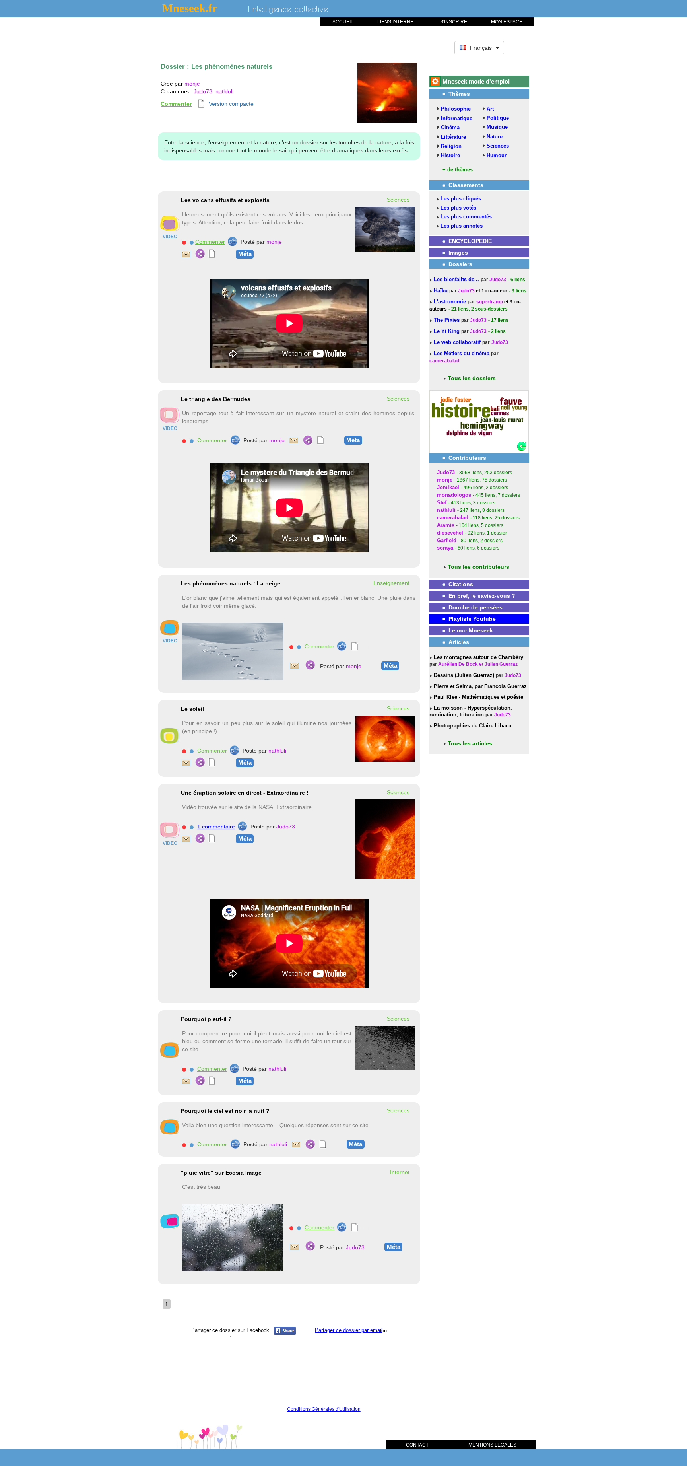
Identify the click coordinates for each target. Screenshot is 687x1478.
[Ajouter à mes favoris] (191, 242)
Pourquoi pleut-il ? (206, 1019)
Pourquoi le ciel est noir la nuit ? (225, 1111)
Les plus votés (458, 208)
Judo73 (203, 91)
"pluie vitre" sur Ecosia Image (221, 1172)
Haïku (441, 291)
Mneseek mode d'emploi (476, 81)
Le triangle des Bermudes (215, 399)
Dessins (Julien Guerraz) (463, 675)
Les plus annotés (462, 226)
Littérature (453, 137)
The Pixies (447, 320)
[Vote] (232, 241)
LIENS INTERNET (396, 22)
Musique (497, 127)
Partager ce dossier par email (348, 1330)
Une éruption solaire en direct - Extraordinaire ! (245, 793)
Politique (498, 118)
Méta (245, 254)
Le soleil (192, 709)
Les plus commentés (466, 217)
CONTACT (417, 1445)
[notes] (201, 104)
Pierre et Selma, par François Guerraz (479, 686)
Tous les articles (470, 743)
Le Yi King (447, 331)
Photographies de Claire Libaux (472, 726)
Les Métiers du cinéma (461, 353)
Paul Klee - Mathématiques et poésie (477, 697)
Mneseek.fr (189, 8)
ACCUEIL (342, 22)
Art (490, 109)
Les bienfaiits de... (457, 279)
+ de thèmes (457, 170)
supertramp (489, 302)
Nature (495, 137)
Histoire (450, 155)
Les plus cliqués (461, 199)
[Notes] (212, 254)
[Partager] (200, 254)
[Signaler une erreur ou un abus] (184, 242)
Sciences (498, 146)
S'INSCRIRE (453, 22)
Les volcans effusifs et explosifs (225, 200)
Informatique (456, 118)
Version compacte (231, 104)
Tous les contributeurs (478, 567)
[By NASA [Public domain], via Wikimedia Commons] (385, 839)
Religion (451, 146)
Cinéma (450, 127)
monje (192, 83)
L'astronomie (451, 302)
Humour (497, 155)
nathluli (224, 91)
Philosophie (456, 109)
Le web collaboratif (457, 342)
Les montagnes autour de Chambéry (477, 657)
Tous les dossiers (472, 378)
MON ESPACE (506, 22)
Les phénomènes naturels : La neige (230, 583)
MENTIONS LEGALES (492, 1445)
